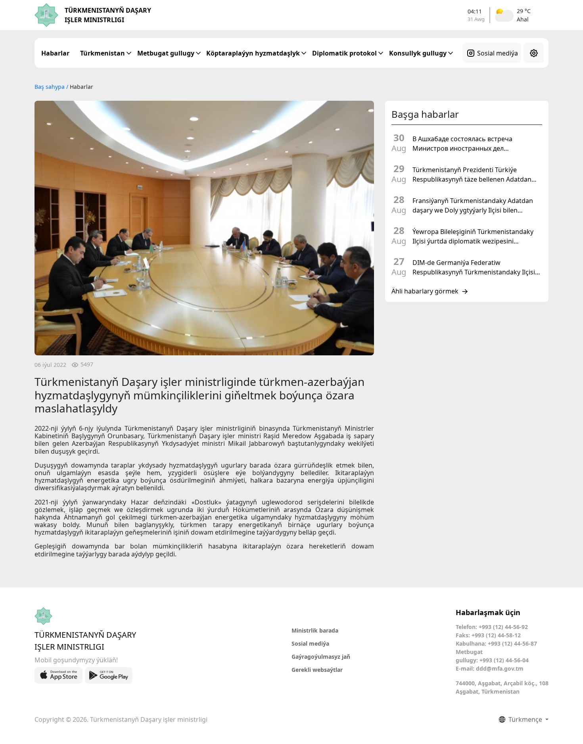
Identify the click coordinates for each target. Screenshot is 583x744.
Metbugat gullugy (165, 53)
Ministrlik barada (315, 630)
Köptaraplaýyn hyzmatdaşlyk (253, 53)
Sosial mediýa (497, 53)
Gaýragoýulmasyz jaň (321, 656)
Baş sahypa (50, 86)
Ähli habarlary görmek (424, 291)
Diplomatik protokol (344, 53)
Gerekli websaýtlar (317, 669)
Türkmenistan (102, 53)
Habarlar (55, 53)
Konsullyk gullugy (418, 53)
